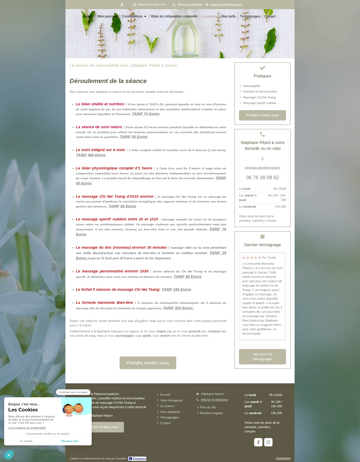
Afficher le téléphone (190, 4)
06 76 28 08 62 (262, 177)
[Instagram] (268, 442)
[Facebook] (258, 442)
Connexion (283, 458)
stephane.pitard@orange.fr (263, 167)
